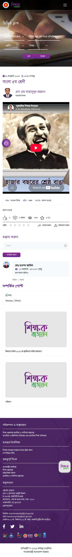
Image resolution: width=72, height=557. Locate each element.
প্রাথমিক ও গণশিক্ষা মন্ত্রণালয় (13, 476)
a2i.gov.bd (16, 502)
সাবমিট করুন (11, 255)
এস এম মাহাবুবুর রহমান (30, 91)
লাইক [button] (14, 280)
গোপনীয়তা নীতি (9, 453)
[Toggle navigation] (65, 5)
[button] (5, 218)
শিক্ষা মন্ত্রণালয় (8, 470)
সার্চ (28, 56)
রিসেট (43, 56)
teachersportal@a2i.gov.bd (21, 513)
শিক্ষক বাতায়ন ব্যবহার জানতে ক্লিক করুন (17, 450)
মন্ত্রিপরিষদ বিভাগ (9, 473)
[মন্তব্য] (36, 246)
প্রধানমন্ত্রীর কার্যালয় (9, 467)
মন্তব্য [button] (22, 280)
